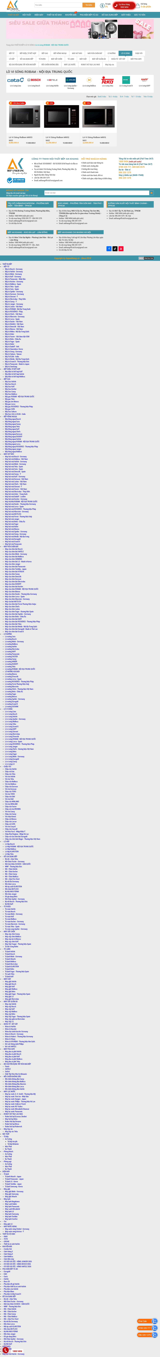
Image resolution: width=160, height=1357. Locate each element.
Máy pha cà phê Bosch (13, 1054)
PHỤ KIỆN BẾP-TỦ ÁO (89, 15)
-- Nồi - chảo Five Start (10, 1319)
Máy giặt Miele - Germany (14, 1191)
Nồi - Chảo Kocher (11, 871)
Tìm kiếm (89, 5)
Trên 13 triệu (148, 96)
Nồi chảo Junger (11, 894)
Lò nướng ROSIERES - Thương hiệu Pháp (19, 681)
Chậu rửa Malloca (11, 781)
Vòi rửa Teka (9, 779)
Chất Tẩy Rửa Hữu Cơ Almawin (16, 1074)
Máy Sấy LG (9, 1021)
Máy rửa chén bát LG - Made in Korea (18, 561)
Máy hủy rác (109, 64)
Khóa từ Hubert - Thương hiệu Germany (19, 1036)
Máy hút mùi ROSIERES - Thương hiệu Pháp (20, 509)
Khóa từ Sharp (10, 1039)
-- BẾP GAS (6, 379)
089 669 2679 (138, 166)
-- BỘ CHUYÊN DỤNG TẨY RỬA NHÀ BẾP (16, 1064)
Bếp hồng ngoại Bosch (13, 419)
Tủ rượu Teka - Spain (12, 926)
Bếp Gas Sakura (10, 411)
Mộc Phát (8, 1146)
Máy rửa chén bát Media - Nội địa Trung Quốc (21, 626)
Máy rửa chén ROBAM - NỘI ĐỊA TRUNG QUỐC (21, 589)
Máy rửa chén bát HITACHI (14, 571)
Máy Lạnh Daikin (11, 1204)
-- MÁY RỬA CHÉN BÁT (10, 546)
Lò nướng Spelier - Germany (15, 699)
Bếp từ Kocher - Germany (14, 281)
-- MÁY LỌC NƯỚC (8, 1091)
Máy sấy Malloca (11, 1011)
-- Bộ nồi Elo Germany (10, 1321)
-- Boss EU (6, 1281)
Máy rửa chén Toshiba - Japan (15, 569)
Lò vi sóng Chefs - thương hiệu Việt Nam (19, 749)
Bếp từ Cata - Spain (12, 289)
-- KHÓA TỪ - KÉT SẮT (10, 1024)
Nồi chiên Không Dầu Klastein (15, 1084)
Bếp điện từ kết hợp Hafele (14, 374)
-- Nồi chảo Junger (9, 1334)
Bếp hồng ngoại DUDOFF (13, 436)
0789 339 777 (125, 166)
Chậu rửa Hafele (11, 769)
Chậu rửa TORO (10, 791)
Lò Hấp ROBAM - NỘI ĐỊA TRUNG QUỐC (19, 846)
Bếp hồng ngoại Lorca (12, 444)
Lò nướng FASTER (11, 656)
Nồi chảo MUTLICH (11, 889)
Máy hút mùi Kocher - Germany (16, 499)
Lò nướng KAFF (10, 651)
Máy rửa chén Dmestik (13, 576)
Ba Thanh (8, 1149)
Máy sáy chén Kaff (11, 941)
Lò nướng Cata (10, 636)
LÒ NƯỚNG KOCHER (12, 671)
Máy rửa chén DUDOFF (13, 584)
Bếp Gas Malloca (11, 394)
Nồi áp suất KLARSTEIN (13, 886)
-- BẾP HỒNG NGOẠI (9, 416)
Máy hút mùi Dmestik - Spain (15, 471)
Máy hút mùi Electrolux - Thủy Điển (17, 491)
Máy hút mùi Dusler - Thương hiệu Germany (20, 504)
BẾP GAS (45, 53)
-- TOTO (5, 1239)
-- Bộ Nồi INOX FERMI (10, 1331)
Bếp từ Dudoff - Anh (12, 346)
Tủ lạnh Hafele (10, 951)
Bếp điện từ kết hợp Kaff (13, 371)
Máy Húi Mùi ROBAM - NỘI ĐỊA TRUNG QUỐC (21, 501)
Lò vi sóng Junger (11, 746)
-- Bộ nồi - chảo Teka (9, 1299)
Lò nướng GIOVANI (11, 706)
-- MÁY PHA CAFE (8, 1049)
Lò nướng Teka (10, 666)
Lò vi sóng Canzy (11, 761)
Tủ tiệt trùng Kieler (11, 946)
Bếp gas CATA (10, 409)
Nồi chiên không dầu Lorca (14, 1086)
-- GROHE (5, 1241)
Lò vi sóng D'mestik (12, 736)
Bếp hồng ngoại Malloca (13, 451)
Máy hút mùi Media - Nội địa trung (17, 536)
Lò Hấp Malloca (10, 849)
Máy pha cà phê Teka (12, 1061)
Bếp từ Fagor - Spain (12, 341)
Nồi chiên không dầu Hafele (14, 1089)
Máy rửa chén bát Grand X (14, 631)
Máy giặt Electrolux (12, 999)
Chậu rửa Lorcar (11, 821)
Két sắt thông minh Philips (14, 1044)
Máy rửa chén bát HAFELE (14, 551)
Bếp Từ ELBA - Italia (12, 356)
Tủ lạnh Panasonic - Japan (14, 1179)
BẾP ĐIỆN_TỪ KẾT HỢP (28, 53)
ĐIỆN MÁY (39, 15)
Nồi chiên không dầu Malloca (15, 1081)
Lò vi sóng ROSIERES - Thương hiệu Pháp (19, 744)
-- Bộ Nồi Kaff (7, 1344)
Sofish (7, 1071)
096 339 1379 (125, 172)
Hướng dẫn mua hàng (89, 169)
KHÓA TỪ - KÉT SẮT (118, 59)
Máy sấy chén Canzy (12, 934)
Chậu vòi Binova (10, 819)
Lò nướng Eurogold (11, 701)
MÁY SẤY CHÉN (56, 59)
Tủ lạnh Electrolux (11, 964)
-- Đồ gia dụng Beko (9, 1336)
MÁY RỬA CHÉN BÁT (95, 53)
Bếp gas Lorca (10, 404)
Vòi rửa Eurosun (10, 789)
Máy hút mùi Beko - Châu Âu (15, 521)
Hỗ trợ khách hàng (93, 158)
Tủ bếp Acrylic (13, 1141)
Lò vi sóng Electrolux (12, 734)
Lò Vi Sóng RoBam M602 (57, 137)
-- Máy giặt (6, 1189)
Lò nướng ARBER (11, 661)
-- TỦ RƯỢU (6, 906)
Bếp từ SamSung (11, 366)
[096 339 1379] (155, 1335)
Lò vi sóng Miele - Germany (14, 756)
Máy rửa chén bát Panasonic (15, 566)
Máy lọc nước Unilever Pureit (15, 1104)
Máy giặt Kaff (10, 986)
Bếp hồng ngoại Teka (12, 426)
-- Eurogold (6, 1271)
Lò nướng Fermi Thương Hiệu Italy (17, 684)
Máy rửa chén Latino (12, 609)
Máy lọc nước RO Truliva (13, 1106)
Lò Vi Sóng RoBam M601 (94, 137)
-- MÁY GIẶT (6, 979)
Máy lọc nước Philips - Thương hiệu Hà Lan (20, 1101)
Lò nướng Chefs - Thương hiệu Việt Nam (19, 689)
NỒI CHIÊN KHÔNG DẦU (50, 64)
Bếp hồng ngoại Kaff (12, 429)
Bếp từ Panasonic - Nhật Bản (15, 279)
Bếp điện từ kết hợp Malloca (15, 376)
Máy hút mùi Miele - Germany (15, 464)
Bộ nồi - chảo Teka (11, 859)
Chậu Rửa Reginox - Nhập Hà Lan (17, 834)
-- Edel (4, 1274)
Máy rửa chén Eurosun (13, 579)
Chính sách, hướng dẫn (90, 166)
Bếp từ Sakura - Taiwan (13, 354)
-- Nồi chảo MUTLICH (9, 1329)
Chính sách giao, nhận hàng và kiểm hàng (97, 178)
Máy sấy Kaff (10, 1009)
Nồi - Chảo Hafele (11, 869)
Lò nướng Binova (11, 674)
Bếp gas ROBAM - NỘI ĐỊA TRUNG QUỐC (19, 396)
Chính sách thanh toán (90, 172)
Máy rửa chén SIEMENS (13, 559)
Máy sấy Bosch (10, 1006)
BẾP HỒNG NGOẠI (60, 53)
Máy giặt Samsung (11, 1194)
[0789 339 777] (155, 1328)
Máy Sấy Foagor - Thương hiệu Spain (18, 944)
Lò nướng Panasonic (12, 654)
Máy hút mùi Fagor (11, 524)
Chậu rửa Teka (10, 774)
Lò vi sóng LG (10, 764)
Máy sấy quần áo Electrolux (15, 1019)
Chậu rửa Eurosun (11, 786)
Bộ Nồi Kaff (9, 904)
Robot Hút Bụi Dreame (13, 1121)
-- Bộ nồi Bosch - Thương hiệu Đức (14, 1341)
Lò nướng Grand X (11, 704)
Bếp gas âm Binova (12, 401)
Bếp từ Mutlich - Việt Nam (14, 324)
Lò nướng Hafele (11, 646)
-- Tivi (4, 1221)
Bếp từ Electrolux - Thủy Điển (15, 299)
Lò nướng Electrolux (12, 649)
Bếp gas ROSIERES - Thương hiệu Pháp (19, 406)
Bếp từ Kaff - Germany (13, 276)
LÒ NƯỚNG (112, 53)
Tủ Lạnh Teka (9, 974)
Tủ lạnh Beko (9, 969)
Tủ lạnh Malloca (10, 961)
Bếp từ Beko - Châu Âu (13, 339)
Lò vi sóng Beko (10, 751)
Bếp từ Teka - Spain (12, 286)
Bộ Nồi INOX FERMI (12, 891)
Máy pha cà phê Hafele (13, 1051)
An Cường (8, 1139)
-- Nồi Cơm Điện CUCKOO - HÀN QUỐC (16, 1304)
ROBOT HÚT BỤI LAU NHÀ (90, 64)
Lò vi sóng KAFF (10, 729)
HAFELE (8, 1069)
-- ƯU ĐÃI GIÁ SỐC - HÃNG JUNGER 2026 (17, 1261)
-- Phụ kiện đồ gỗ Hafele (11, 1284)
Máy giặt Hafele (10, 981)
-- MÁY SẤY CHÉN (8, 931)
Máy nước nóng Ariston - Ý (14, 1231)
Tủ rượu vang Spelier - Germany (16, 929)
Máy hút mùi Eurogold (12, 539)
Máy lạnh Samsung (12, 1214)
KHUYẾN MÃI (70, 15)
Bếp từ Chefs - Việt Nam (13, 314)
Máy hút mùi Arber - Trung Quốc (16, 494)
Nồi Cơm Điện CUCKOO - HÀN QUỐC (18, 864)
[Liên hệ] (5, 1351)
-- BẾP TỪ (5, 266)
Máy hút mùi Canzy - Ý (13, 474)
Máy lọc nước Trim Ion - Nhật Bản (17, 1096)
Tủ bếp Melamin (13, 1144)
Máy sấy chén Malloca (13, 936)
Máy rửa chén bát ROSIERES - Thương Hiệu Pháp (22, 621)
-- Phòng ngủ (6, 1161)
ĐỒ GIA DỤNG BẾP (110, 15)
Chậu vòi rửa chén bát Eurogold (16, 836)
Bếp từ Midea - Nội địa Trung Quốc (17, 331)
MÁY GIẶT (83, 59)
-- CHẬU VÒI (6, 766)
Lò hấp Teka (9, 854)
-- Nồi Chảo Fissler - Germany (12, 1301)
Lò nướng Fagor (10, 694)
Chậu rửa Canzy (10, 814)
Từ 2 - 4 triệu (112, 96)
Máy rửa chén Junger (12, 564)
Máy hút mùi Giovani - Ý (13, 486)
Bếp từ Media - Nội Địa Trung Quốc (17, 359)
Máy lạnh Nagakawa (12, 1201)
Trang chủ (9, 45)
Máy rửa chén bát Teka (13, 624)
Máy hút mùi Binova (12, 529)
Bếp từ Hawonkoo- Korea (14, 349)
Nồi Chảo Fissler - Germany (14, 861)
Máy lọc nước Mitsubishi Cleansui (17, 1109)
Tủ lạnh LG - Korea (11, 1181)
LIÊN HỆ (11, 21)
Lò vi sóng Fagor (11, 754)
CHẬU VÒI (138, 53)
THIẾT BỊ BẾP (13, 15)
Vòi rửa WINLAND (11, 804)
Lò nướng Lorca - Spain (13, 679)
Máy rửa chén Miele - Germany (16, 554)
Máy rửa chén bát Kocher (14, 586)
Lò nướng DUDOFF (11, 664)
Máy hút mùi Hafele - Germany (16, 461)
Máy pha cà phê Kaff (12, 1056)
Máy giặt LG (9, 996)
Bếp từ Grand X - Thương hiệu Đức (17, 361)
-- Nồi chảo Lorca (8, 1324)
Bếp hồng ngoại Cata (12, 421)
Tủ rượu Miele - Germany (13, 914)
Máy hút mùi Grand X (12, 541)
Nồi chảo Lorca (10, 884)
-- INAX (5, 1236)
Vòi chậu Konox (10, 816)
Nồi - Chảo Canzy (11, 874)
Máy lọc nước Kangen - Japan (15, 1099)
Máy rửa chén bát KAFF (13, 619)
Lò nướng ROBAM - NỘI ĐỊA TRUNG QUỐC (20, 669)
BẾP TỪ (11, 53)
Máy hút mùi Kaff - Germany (15, 476)
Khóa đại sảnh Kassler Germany (16, 1031)
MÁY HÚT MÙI (77, 53)
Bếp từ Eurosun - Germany (14, 294)
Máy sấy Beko (10, 1014)
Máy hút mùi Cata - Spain (14, 469)
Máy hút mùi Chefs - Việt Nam (15, 484)
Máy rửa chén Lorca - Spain (15, 596)
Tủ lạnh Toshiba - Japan (13, 1184)
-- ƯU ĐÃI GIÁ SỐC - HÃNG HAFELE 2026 (16, 1266)
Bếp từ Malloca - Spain (13, 284)
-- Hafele (5, 1279)
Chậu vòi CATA (10, 824)
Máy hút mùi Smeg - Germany (15, 534)
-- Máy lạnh (6, 1199)
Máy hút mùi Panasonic (13, 544)
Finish (7, 1066)
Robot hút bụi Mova (12, 1124)
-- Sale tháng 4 (7, 1254)
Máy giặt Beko (10, 991)
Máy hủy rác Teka (11, 1131)
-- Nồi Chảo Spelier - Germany (13, 1339)
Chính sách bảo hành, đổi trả (92, 175)
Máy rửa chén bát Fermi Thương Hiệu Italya (20, 604)
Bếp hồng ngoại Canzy (13, 424)
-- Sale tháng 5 (7, 1251)
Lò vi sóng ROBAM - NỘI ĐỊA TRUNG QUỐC (52, 45)
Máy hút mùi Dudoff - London (15, 496)
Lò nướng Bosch (10, 639)
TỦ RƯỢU (42, 59)
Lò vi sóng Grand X (11, 726)
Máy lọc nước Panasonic (13, 1111)
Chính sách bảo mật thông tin (92, 162)
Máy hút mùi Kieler (11, 526)
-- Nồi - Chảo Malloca (9, 1316)
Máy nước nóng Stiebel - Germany (17, 1229)
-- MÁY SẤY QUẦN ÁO (10, 1001)
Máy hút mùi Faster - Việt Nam (16, 489)
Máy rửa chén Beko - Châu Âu (15, 616)
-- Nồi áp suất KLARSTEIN (11, 1326)
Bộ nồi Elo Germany (12, 881)
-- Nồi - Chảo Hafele (9, 1309)
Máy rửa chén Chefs (12, 606)
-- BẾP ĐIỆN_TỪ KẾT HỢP (11, 369)
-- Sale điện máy (8, 1259)
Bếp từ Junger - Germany (14, 304)
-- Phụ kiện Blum (8, 1291)
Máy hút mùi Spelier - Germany (16, 531)
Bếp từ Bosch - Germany (13, 269)
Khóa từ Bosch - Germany (14, 1034)
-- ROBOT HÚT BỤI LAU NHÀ (12, 1114)
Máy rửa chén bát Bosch (13, 549)
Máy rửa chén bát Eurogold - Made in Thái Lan (21, 629)
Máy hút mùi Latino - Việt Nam (16, 481)
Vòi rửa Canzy (10, 811)
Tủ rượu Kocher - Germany (14, 921)
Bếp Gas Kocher (10, 389)
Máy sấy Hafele (10, 1004)
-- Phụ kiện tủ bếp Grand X (11, 1294)
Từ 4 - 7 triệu (124, 96)
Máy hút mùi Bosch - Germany (16, 456)
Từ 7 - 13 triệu (136, 96)
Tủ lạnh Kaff (9, 976)
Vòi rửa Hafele (10, 776)
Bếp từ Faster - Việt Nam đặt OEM (17, 336)
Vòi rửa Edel (9, 799)
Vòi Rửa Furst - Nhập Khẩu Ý (15, 831)
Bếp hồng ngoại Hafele (13, 439)
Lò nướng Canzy (10, 659)
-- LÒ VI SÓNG (7, 709)
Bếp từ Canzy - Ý (11, 301)
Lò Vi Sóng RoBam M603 (20, 137)
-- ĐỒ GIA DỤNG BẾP (9, 856)
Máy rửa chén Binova (12, 591)
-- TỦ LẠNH (6, 949)
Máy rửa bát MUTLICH (13, 601)
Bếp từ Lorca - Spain (12, 319)
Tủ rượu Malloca (10, 919)
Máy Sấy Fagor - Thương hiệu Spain (17, 1016)
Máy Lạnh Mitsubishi (12, 1209)
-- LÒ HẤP (5, 841)
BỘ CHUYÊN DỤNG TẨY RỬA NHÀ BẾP (22, 64)
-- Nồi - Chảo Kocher (9, 1311)
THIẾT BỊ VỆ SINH (54, 15)
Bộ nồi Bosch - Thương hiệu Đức (16, 901)
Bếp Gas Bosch (10, 384)
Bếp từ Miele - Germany (13, 274)
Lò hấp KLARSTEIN (11, 851)
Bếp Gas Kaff (9, 386)
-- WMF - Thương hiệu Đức (11, 1306)
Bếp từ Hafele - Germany (14, 271)
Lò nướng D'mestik (11, 676)
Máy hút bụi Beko (11, 1119)
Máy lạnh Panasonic (12, 1206)
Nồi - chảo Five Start (12, 879)
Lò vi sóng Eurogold (12, 759)
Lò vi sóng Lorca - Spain (13, 741)
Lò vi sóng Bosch (11, 714)
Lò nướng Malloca (11, 644)
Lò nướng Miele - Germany (14, 641)
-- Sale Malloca (7, 1256)
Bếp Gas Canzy (10, 391)
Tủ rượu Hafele (10, 909)
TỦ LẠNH (71, 59)
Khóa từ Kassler (10, 1029)
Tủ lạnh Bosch (10, 954)
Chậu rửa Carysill (11, 829)
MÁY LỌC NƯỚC (70, 64)
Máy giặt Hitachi (11, 1196)
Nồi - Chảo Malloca (11, 876)
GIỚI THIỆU (126, 15)
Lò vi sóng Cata (10, 711)
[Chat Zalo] (155, 1321)
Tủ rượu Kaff (9, 916)
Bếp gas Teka (9, 399)
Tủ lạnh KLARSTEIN (12, 966)
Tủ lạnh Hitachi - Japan (13, 1176)
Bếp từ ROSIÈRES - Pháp (14, 311)
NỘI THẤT (26, 15)
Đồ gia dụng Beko (11, 896)
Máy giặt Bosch (10, 984)
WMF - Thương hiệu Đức (13, 866)
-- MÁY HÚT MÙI (8, 454)
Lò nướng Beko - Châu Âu (14, 691)
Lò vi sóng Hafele (11, 716)
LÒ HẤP (11, 59)
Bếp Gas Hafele (10, 381)
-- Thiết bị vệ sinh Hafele (11, 1244)
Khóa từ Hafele (10, 1026)
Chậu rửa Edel (10, 796)
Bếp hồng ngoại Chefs (12, 431)
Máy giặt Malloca (11, 989)
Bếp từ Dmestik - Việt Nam (14, 326)
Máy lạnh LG (9, 1211)
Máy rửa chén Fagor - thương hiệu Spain (19, 611)
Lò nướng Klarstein (11, 686)
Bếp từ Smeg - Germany (13, 351)
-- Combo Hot (7, 1249)
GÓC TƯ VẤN (139, 15)
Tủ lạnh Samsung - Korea (14, 1186)
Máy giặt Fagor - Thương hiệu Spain (17, 994)
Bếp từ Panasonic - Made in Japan (17, 364)
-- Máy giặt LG (7, 1224)
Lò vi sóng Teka (10, 724)
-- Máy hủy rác (7, 1129)
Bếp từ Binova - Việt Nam (14, 329)
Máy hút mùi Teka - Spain (14, 466)
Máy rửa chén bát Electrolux (15, 581)
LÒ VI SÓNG (29, 45)
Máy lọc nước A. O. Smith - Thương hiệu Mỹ (20, 1094)
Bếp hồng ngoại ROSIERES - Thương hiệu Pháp (21, 446)
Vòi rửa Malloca (10, 784)
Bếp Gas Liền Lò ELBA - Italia (15, 414)
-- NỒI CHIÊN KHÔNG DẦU (11, 1076)
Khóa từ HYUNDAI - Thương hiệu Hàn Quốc (20, 1041)
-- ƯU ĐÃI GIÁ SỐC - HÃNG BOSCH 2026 (16, 1264)
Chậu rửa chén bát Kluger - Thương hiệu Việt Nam (22, 839)
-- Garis (5, 1276)
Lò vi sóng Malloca (11, 721)
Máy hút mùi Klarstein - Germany (17, 511)
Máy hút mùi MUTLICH (13, 514)
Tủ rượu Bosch (10, 911)
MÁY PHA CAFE (136, 59)
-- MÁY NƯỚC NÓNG (9, 1226)
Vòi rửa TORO (10, 794)
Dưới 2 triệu (102, 96)
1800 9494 (123, 161)
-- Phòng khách (7, 1151)
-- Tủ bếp (5, 1136)
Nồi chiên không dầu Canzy (14, 1079)
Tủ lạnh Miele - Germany (13, 956)
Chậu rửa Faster (11, 806)
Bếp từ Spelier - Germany (14, 291)
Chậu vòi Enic (9, 771)
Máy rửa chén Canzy (12, 574)
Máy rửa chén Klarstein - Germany (17, 599)
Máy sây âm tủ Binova (13, 939)
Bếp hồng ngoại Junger (13, 449)
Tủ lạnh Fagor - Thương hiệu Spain (17, 971)
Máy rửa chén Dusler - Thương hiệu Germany (21, 594)
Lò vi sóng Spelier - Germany (15, 719)
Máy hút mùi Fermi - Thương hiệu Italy (18, 516)
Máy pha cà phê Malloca (13, 1059)
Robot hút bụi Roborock (13, 1126)
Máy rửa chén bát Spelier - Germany (18, 614)
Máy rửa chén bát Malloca (14, 556)
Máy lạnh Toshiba (11, 1216)
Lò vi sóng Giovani (11, 731)
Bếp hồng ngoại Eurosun (13, 434)
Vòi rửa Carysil (10, 826)
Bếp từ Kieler (9, 344)
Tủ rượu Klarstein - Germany (15, 924)
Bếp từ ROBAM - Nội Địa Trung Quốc (18, 309)
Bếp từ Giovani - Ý (11, 296)
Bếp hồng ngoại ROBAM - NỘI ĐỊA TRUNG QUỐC (22, 441)
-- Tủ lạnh (5, 1174)
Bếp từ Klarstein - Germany (14, 316)
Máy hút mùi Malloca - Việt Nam (16, 459)
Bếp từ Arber (9, 334)
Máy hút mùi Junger (12, 519)
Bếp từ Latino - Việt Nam (13, 306)
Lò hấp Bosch (10, 844)
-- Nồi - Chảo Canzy (9, 1314)
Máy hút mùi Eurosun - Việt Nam (16, 479)
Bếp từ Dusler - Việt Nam (14, 321)
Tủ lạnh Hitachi (10, 959)
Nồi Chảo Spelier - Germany (15, 899)
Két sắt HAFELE (10, 1046)
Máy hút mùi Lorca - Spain (14, 506)
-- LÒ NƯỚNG (7, 634)
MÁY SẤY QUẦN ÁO (99, 59)
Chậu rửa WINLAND (12, 801)
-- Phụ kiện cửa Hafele (10, 1289)
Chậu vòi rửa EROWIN (12, 809)
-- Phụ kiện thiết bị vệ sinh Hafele (14, 1286)
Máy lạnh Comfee (11, 1219)
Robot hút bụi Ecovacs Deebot (16, 1116)
